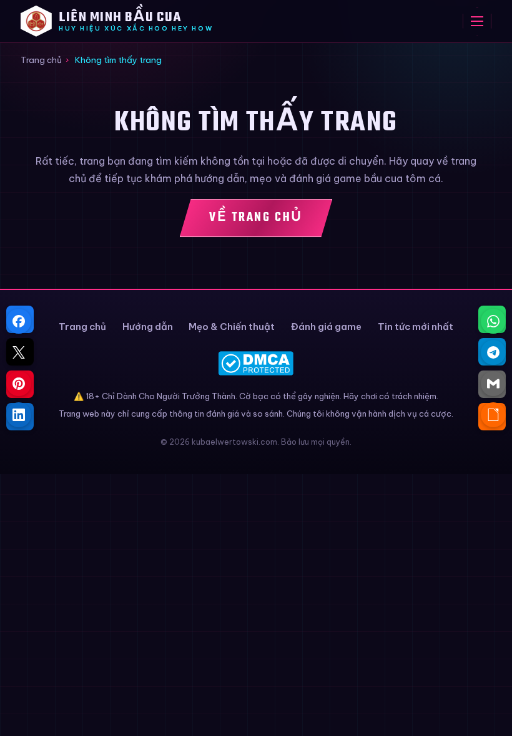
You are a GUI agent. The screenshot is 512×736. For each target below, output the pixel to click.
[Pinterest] (18, 383)
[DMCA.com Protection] (256, 363)
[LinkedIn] (18, 414)
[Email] (493, 383)
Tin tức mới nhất (415, 326)
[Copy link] (493, 414)
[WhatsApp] (493, 321)
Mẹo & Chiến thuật (232, 326)
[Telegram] (493, 352)
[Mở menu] (477, 21)
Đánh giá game (326, 326)
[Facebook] (18, 321)
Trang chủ (41, 59)
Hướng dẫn (147, 326)
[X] (18, 352)
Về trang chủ (256, 217)
